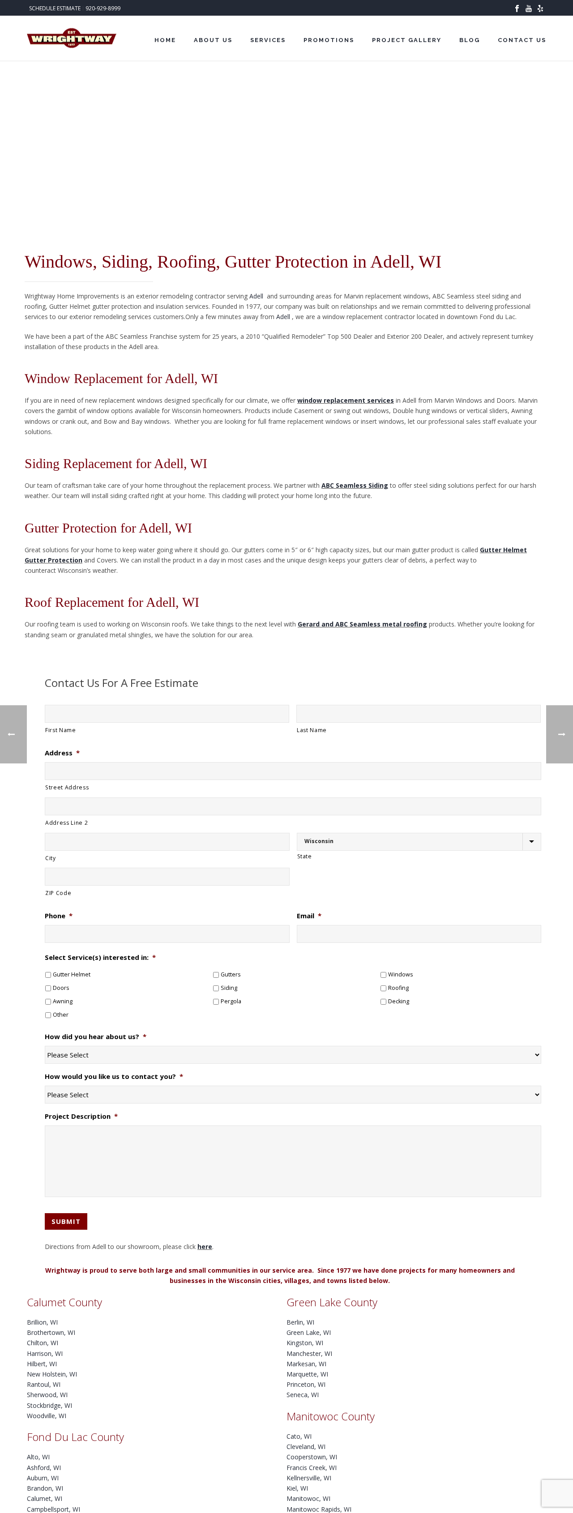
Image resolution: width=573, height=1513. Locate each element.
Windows (400, 974)
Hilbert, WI (42, 1364)
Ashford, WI (44, 1467)
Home (165, 40)
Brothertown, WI (51, 1332)
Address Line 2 (66, 823)
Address (62, 753)
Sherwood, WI (47, 1394)
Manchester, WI (309, 1353)
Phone (59, 916)
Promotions (329, 40)
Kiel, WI (297, 1488)
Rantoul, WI (43, 1384)
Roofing (398, 988)
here (204, 1246)
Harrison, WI (45, 1353)
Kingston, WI (304, 1342)
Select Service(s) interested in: (100, 957)
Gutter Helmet (71, 974)
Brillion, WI (42, 1322)
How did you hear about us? (95, 1036)
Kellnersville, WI (308, 1478)
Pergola (231, 1001)
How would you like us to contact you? (114, 1076)
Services (268, 40)
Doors (61, 988)
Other (60, 1015)
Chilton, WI (42, 1342)
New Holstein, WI (52, 1374)
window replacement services (345, 400)
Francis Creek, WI (311, 1467)
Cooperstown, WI (311, 1457)
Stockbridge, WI (49, 1405)
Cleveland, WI (305, 1446)
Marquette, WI (307, 1374)
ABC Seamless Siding (354, 485)
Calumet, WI (44, 1498)
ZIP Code (58, 893)
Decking (398, 1001)
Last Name (312, 730)
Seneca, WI (302, 1394)
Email (309, 916)
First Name (60, 730)
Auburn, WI (43, 1478)
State (304, 856)
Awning (63, 1001)
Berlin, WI (300, 1322)
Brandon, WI (45, 1488)
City (50, 858)
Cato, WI (299, 1436)
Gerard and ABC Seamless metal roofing (362, 624)
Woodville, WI (46, 1415)
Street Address (67, 787)
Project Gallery (406, 40)
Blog (469, 40)
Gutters (231, 974)
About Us (213, 40)
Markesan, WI (306, 1364)
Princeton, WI (305, 1384)
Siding (229, 988)
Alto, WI (38, 1457)
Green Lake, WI (308, 1332)
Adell (257, 296)
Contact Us (522, 40)
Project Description (81, 1116)
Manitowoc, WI (308, 1498)
